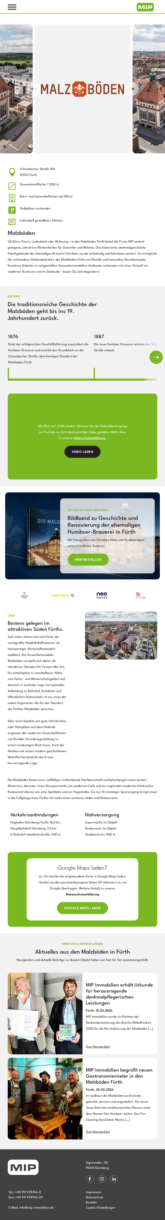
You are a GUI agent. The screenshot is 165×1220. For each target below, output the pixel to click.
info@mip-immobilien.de (36, 1207)
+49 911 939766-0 (28, 1192)
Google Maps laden (82, 908)
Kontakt (91, 1202)
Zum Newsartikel (98, 1047)
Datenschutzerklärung (89, 438)
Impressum (93, 1192)
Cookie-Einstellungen (100, 1207)
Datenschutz (94, 1197)
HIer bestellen (88, 560)
